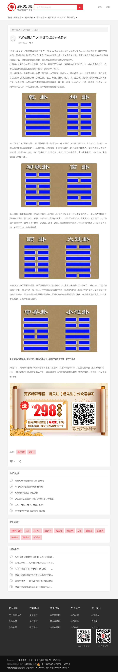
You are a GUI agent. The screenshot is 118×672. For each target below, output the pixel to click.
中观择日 (61, 17)
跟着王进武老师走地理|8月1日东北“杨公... (33, 586)
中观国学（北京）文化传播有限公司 (35, 660)
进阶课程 (25, 537)
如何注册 (13, 621)
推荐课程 (33, 627)
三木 (27, 531)
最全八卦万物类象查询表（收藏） (30, 480)
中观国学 (95, 615)
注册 (108, 6)
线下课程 (40, 17)
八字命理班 (55, 627)
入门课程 (36, 537)
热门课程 (33, 621)
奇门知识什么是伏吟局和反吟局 (29, 486)
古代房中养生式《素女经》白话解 (30, 510)
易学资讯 (16, 29)
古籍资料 (70, 531)
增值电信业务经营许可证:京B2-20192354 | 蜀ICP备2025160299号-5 (38, 667)
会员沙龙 (75, 627)
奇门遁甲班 (55, 615)
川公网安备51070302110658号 (56, 664)
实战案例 (59, 531)
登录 (100, 6)
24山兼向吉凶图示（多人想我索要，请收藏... (35, 498)
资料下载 (88, 531)
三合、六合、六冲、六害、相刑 (29, 504)
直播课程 (14, 537)
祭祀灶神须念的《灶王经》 (27, 492)
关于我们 (71, 17)
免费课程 (17, 17)
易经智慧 (21, 452)
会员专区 (75, 615)
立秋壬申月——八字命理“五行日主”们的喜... (34, 562)
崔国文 (31, 452)
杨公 (79, 531)
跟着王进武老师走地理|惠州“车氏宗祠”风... (34, 574)
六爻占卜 (36, 531)
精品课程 (29, 17)
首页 (10, 17)
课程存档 (57, 660)
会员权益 (75, 621)
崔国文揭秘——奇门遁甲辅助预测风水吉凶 (34, 580)
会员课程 (99, 531)
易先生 (94, 621)
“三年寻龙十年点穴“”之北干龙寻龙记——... (34, 568)
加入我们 (95, 627)
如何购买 (13, 627)
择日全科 (47, 531)
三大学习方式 (15, 615)
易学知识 (52, 17)
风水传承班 (55, 621)
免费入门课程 (16, 531)
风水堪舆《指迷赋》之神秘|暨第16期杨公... (34, 556)
